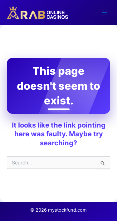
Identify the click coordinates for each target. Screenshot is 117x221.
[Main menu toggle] (104, 12)
